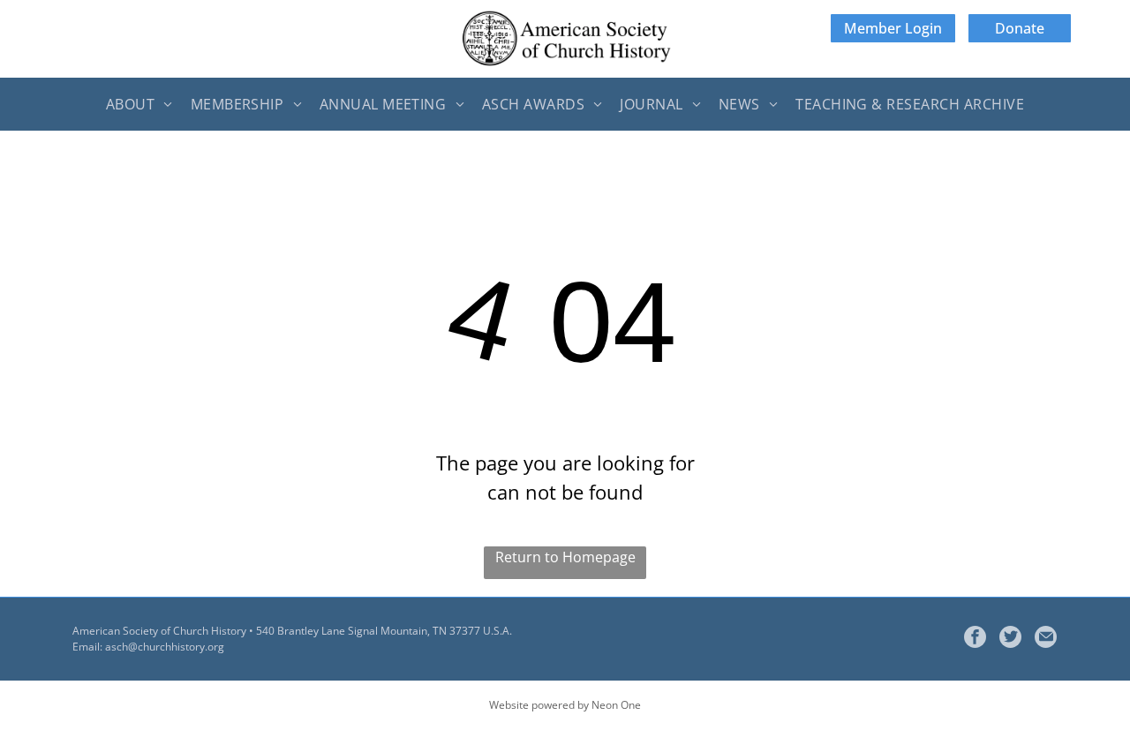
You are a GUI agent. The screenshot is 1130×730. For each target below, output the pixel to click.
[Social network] (1010, 639)
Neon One (616, 704)
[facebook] (975, 639)
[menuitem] (139, 104)
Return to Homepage (565, 557)
